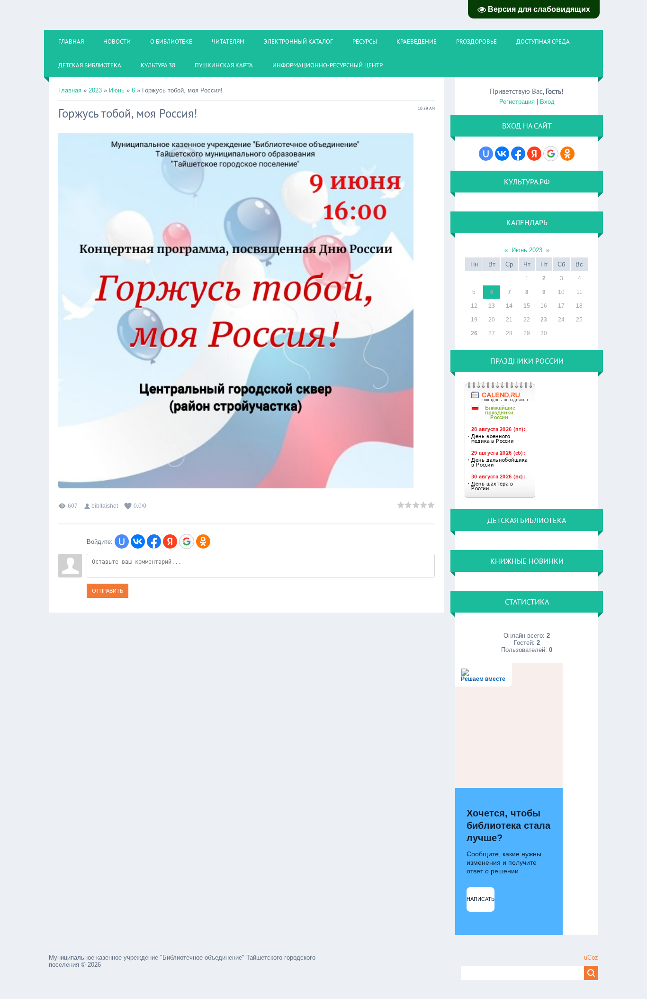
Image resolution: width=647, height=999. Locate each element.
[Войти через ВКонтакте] (138, 541)
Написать (480, 899)
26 (474, 333)
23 (543, 319)
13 (491, 305)
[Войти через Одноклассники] (203, 541)
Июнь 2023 (527, 250)
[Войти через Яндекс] (170, 541)
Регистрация (517, 101)
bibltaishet (104, 506)
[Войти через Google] (186, 541)
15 (526, 305)
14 (509, 305)
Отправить (107, 591)
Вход (547, 101)
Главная (69, 90)
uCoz (591, 957)
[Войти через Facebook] (154, 541)
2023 (95, 90)
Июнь (117, 90)
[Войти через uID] (122, 541)
